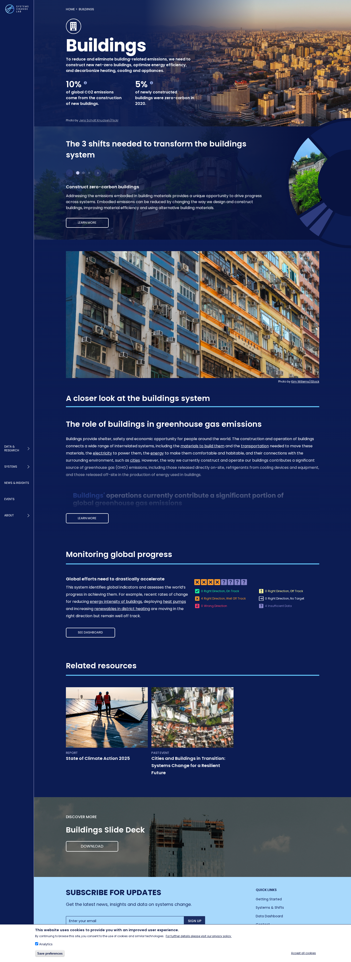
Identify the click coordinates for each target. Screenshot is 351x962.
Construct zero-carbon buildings (102, 187)
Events (9, 499)
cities (135, 460)
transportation (255, 446)
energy (157, 453)
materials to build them (202, 446)
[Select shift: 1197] (83, 173)
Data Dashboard (269, 916)
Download (92, 846)
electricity (102, 453)
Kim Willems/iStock (305, 381)
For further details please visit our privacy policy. (199, 936)
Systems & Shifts (270, 907)
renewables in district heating (122, 608)
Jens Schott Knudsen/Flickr (98, 120)
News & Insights (16, 483)
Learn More (87, 518)
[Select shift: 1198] (89, 173)
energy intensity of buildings (116, 601)
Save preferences (50, 953)
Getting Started (269, 899)
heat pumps (174, 601)
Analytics (46, 944)
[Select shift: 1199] (78, 173)
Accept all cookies (303, 953)
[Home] (17, 9)
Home (70, 9)
